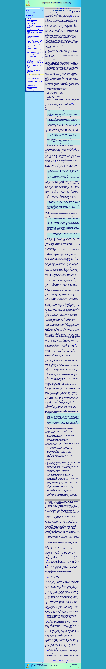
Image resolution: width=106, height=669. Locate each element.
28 (47, 639)
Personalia (29, 88)
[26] (75, 344)
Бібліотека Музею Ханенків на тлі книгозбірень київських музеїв (34, 42)
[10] (51, 129)
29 (47, 644)
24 (47, 627)
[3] (79, 32)
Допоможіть (53, 662)
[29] (69, 410)
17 (47, 601)
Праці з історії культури (32, 25)
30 (47, 649)
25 (47, 630)
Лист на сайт (28, 10)
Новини (29, 18)
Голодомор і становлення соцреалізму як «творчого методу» (35, 45)
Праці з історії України (32, 23)
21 (47, 615)
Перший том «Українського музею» (35, 48)
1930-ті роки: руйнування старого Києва (35, 52)
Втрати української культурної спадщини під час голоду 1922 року (34, 40)
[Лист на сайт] (42, 11)
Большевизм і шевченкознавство (35, 81)
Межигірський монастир (33, 56)
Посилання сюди (29, 15)
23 (47, 624)
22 (47, 621)
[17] (54, 168)
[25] (75, 270)
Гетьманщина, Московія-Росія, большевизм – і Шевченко (34, 83)
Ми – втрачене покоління (32, 72)
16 (47, 596)
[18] (75, 180)
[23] (48, 237)
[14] (55, 161)
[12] (48, 144)
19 (47, 608)
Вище (63, 660)
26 (47, 634)
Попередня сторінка (56, 660)
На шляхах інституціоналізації (33, 74)
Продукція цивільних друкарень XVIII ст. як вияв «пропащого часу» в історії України (35, 30)
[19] (72, 185)
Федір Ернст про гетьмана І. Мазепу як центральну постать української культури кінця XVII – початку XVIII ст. (35, 61)
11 (47, 565)
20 (47, 613)
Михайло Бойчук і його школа (34, 46)
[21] (51, 212)
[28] (55, 408)
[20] (57, 208)
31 (47, 650)
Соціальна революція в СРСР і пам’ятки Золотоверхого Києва (35, 54)
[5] (72, 103)
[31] (60, 463)
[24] (70, 260)
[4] (56, 79)
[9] (75, 125)
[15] (71, 162)
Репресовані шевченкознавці (33, 79)
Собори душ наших (31, 85)
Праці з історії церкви (32, 87)
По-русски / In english (30, 90)
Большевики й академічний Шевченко (35, 63)
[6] (56, 105)
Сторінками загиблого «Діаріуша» (35, 35)
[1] (71, 16)
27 (47, 636)
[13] (74, 149)
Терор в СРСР (30, 21)
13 (47, 573)
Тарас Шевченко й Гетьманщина (34, 78)
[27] (60, 352)
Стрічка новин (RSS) (30, 12)
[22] (67, 229)
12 (47, 572)
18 (47, 605)
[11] (75, 138)
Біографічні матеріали (32, 20)
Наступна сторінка (69, 660)
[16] (57, 167)
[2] (65, 31)
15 (47, 585)
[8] (78, 124)
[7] (52, 115)
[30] (77, 423)
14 (47, 577)
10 (47, 560)
